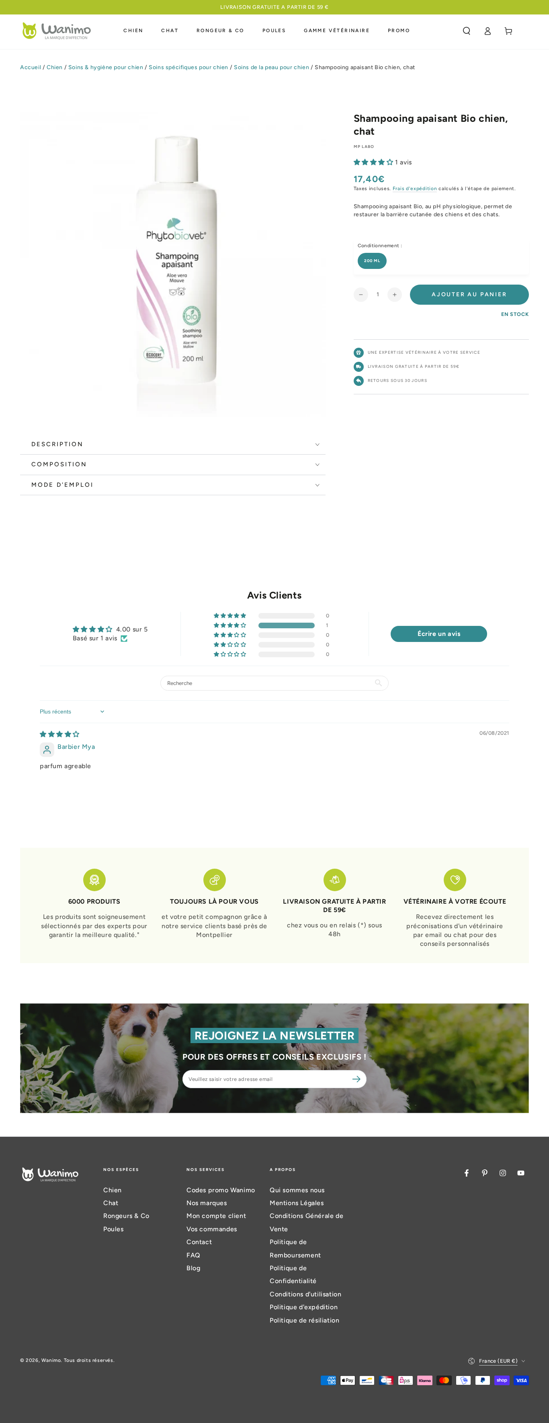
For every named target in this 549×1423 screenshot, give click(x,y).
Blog (193, 1268)
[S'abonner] (358, 1079)
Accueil (30, 67)
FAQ (193, 1255)
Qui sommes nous (297, 1190)
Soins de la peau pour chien (271, 67)
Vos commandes (211, 1229)
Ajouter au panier (469, 294)
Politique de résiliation (304, 1320)
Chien (55, 67)
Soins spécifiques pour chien (188, 67)
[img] (60, 734)
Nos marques (206, 1203)
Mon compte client (216, 1216)
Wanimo (51, 1360)
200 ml (372, 260)
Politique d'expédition (304, 1307)
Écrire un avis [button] (439, 634)
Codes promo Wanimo (220, 1190)
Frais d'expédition (415, 188)
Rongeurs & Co (126, 1216)
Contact (199, 1242)
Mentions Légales (297, 1203)
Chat (110, 1203)
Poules (113, 1229)
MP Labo (364, 146)
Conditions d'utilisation (305, 1294)
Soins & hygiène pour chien (105, 67)
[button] (466, 31)
